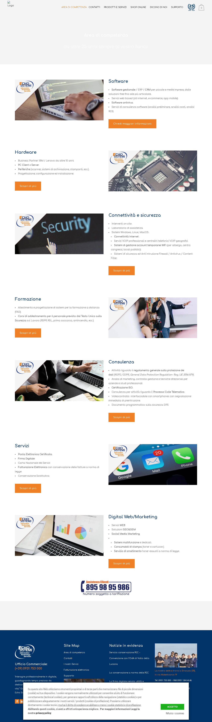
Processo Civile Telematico (168, 392)
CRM (148, 90)
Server (35, 165)
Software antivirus (122, 102)
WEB (122, 525)
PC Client (23, 165)
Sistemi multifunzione (126, 542)
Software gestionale (124, 90)
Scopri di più (28, 186)
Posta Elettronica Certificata (35, 454)
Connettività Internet (126, 236)
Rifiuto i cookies (175, 713)
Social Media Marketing (126, 534)
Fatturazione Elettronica (32, 467)
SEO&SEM (129, 529)
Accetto (172, 707)
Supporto (69, 676)
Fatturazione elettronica (76, 670)
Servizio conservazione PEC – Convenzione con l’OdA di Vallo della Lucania (129, 658)
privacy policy (43, 713)
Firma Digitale (26, 458)
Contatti (68, 658)
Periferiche (24, 169)
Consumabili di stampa (128, 547)
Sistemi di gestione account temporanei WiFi (140, 245)
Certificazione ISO (122, 387)
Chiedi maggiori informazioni (132, 123)
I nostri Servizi (71, 664)
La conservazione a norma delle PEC (129, 673)
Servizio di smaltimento (128, 551)
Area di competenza (74, 652)
